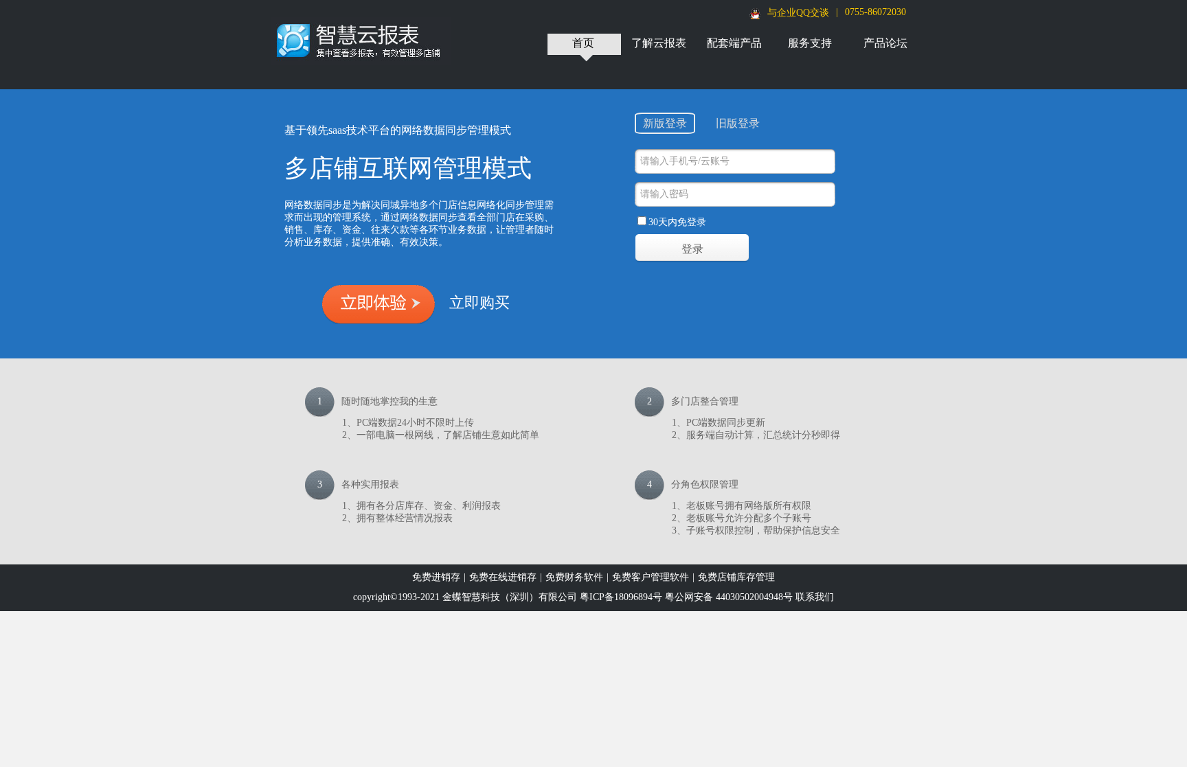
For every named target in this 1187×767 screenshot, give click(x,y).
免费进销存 (436, 577)
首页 (583, 43)
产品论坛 (885, 43)
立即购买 (479, 302)
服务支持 (810, 43)
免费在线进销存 (502, 577)
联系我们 (814, 597)
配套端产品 (734, 43)
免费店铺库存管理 (736, 577)
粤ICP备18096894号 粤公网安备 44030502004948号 (686, 597)
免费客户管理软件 (650, 577)
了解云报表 (658, 43)
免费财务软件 (574, 577)
